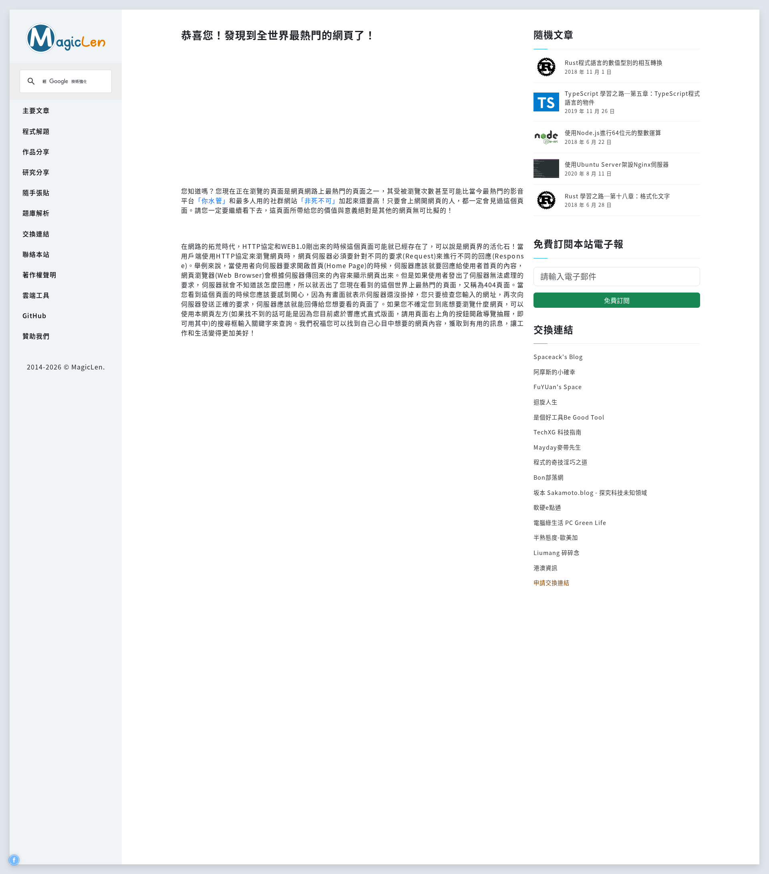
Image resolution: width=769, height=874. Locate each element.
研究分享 (36, 172)
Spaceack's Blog (558, 356)
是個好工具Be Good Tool (568, 417)
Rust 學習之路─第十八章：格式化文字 (617, 196)
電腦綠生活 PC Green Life (569, 522)
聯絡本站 (36, 254)
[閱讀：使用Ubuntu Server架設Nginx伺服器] (546, 167)
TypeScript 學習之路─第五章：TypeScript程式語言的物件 (632, 97)
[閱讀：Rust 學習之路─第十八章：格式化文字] (546, 199)
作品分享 (36, 151)
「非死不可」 (318, 200)
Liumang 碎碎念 (556, 552)
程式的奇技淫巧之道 (560, 462)
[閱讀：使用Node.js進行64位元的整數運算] (546, 136)
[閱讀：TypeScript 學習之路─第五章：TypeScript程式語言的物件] (546, 101)
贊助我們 (36, 336)
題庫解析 (36, 213)
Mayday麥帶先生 (557, 447)
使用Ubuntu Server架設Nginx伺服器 (617, 164)
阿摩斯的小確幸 (554, 371)
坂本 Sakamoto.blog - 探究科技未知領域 (590, 492)
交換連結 (36, 233)
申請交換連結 (551, 582)
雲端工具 (36, 295)
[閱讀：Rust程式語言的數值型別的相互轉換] (546, 66)
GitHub (34, 315)
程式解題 (36, 131)
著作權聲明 (39, 274)
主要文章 (36, 110)
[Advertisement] (352, 112)
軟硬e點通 (547, 507)
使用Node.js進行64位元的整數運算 (613, 132)
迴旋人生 (545, 402)
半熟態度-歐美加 (555, 537)
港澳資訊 (545, 567)
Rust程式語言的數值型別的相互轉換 (613, 62)
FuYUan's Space (557, 386)
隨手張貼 (36, 192)
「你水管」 (212, 200)
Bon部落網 (548, 477)
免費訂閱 (617, 300)
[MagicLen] (66, 37)
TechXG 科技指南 (557, 432)
